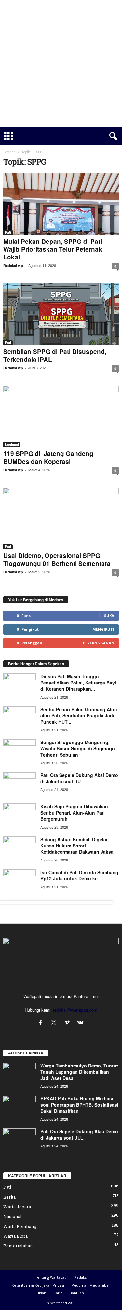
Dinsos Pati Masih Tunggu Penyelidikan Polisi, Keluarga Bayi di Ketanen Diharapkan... (78, 682)
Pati (8, 232)
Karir (58, 1292)
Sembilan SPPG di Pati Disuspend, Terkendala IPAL (54, 355)
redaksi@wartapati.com (75, 1010)
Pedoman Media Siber (91, 1285)
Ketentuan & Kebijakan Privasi (38, 1285)
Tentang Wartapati (51, 1277)
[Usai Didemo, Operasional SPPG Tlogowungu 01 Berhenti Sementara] (61, 518)
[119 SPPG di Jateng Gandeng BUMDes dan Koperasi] (61, 416)
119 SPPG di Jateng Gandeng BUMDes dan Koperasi (48, 457)
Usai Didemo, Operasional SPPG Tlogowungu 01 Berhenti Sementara (57, 559)
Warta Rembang (19, 1226)
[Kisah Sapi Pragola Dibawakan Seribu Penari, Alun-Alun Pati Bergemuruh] (19, 815)
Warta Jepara (17, 1207)
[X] (55, 1023)
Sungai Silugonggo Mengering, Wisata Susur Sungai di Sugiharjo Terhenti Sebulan (77, 748)
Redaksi (81, 1277)
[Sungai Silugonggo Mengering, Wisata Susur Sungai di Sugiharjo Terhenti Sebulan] (19, 751)
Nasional (12, 444)
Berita (9, 1197)
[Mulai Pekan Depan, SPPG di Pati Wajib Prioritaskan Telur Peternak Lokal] (61, 204)
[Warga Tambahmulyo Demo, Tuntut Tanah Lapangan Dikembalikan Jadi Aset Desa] (19, 1075)
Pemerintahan (18, 1246)
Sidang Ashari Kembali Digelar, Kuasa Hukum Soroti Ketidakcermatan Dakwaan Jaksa (77, 845)
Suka (109, 615)
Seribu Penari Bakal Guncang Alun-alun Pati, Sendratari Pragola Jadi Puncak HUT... (79, 715)
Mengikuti (103, 629)
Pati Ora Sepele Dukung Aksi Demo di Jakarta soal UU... (79, 778)
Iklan (42, 1292)
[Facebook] (41, 1023)
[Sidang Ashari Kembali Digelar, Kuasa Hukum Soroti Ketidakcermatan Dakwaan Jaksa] (19, 848)
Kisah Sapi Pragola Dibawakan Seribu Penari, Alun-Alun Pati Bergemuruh (74, 812)
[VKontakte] (81, 1023)
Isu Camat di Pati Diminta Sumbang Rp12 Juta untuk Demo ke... (79, 875)
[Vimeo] (68, 1023)
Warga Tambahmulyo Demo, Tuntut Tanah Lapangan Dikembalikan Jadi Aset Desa (79, 1071)
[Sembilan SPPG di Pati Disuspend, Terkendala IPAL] (61, 314)
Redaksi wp (13, 265)
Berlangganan (98, 642)
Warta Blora (15, 1236)
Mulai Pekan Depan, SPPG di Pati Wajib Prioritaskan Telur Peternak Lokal (52, 249)
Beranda (9, 152)
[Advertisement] (61, 64)
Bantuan (77, 1292)
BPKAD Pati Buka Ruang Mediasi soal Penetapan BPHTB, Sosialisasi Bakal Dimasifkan (79, 1104)
